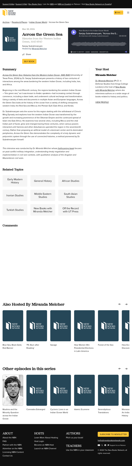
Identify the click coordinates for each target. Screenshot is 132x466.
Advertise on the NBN (12, 448)
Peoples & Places (19, 22)
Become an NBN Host (44, 444)
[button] (120, 304)
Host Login (39, 441)
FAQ (4, 441)
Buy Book (29, 61)
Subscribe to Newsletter (113, 434)
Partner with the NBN (12, 444)
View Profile (102, 102)
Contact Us (8, 455)
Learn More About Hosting (46, 437)
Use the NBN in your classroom (80, 450)
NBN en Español (64, 4)
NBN (52, 4)
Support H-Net (21, 4)
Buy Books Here (35, 4)
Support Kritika (8, 4)
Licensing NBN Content (13, 452)
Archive (6, 22)
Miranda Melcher (39, 48)
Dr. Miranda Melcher (104, 80)
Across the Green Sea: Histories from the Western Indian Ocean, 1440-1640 (36, 75)
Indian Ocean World (38, 22)
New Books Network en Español (98, 4)
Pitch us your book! (74, 437)
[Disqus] (43, 262)
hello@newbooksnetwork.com (111, 440)
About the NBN (9, 437)
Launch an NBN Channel (45, 448)
